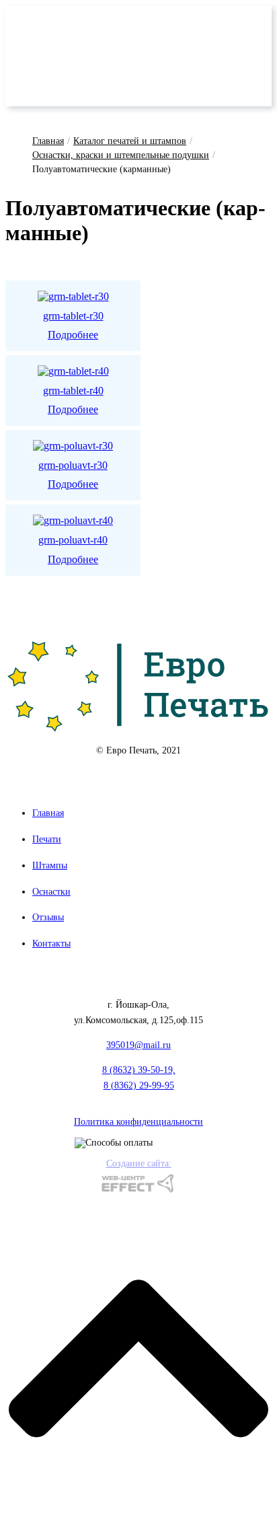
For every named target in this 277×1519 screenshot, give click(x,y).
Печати (46, 839)
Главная (48, 141)
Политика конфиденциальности (138, 1122)
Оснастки (51, 892)
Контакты (51, 943)
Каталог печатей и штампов (129, 141)
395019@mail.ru (138, 1045)
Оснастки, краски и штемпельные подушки (120, 155)
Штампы (49, 865)
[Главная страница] (138, 685)
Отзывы (48, 917)
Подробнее (73, 334)
